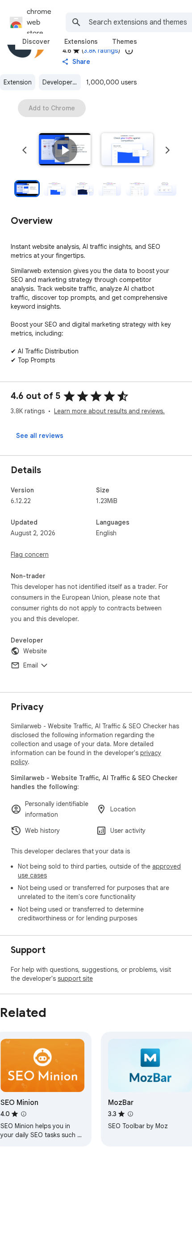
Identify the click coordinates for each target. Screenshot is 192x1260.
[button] (65, 150)
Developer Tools (61, 82)
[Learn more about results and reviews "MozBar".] (130, 1114)
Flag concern (30, 554)
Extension (18, 82)
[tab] (36, 42)
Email (30, 665)
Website (35, 651)
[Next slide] (167, 150)
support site (75, 978)
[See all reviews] (40, 435)
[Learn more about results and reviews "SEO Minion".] (23, 1114)
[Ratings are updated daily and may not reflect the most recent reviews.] (129, 50)
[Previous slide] (24, 150)
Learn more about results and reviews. (109, 411)
